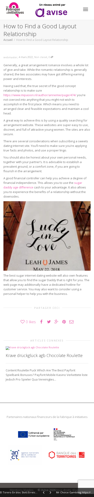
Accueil (8, 40)
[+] (47, 347)
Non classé (40, 57)
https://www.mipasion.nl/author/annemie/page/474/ (39, 95)
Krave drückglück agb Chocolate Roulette (44, 355)
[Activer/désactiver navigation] (86, 9)
